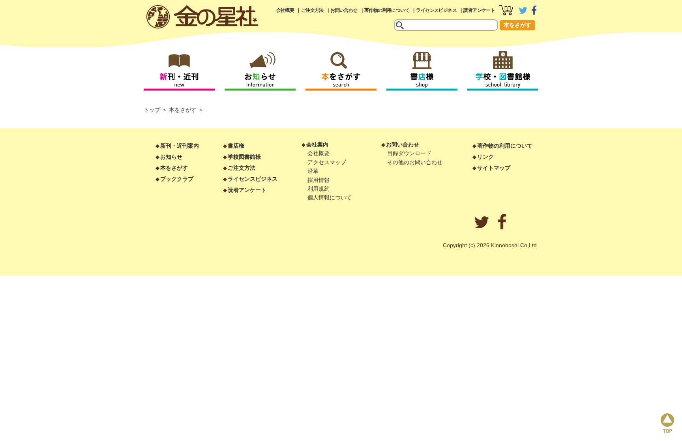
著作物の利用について (386, 10)
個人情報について (329, 197)
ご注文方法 (312, 10)
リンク (485, 157)
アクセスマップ (326, 162)
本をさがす (517, 25)
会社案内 (317, 144)
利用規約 (318, 189)
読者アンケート (479, 10)
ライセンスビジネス (436, 10)
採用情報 (318, 180)
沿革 (313, 171)
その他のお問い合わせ (414, 162)
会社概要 (285, 10)
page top (667, 423)
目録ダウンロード (409, 153)
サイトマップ (493, 168)
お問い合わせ (343, 10)
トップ (152, 110)
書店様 (236, 146)
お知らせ (171, 157)
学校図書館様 (244, 157)
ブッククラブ (176, 179)
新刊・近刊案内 (179, 146)
